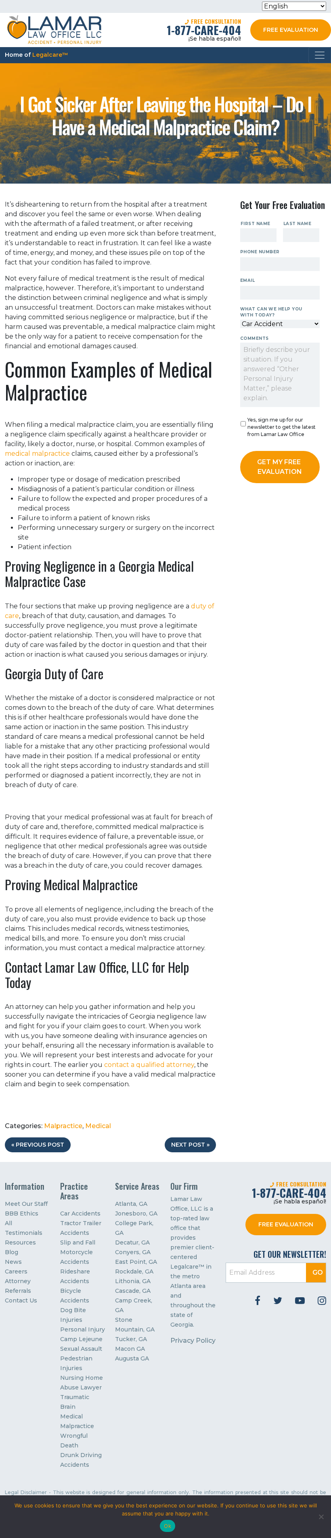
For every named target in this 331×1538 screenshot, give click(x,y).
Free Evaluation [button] (290, 29)
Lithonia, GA (133, 1281)
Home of (36, 54)
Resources (20, 1242)
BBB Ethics (21, 1213)
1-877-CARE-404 (204, 30)
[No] (321, 1517)
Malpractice (63, 1126)
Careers (16, 1271)
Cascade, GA (133, 1290)
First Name (255, 223)
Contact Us (21, 1300)
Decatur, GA (132, 1242)
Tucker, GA (131, 1339)
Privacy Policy (193, 1340)
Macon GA (130, 1348)
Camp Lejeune (81, 1339)
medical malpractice (37, 453)
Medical (98, 1126)
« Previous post (37, 1144)
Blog (11, 1252)
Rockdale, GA (134, 1271)
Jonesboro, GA (136, 1213)
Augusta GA (132, 1358)
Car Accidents (80, 1213)
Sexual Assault (81, 1348)
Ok (167, 1526)
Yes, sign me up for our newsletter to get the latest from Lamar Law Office (281, 427)
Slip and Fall (77, 1242)
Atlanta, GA (131, 1203)
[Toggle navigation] (319, 55)
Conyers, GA (133, 1252)
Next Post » (190, 1144)
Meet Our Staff (26, 1203)
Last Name (297, 223)
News (13, 1261)
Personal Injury (82, 1329)
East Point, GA (136, 1261)
